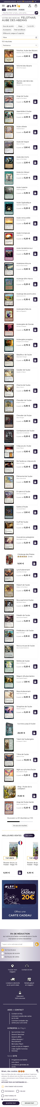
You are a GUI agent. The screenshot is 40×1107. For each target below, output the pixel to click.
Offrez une (20, 913)
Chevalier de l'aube (24, 400)
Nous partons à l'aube (25, 600)
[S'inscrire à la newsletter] (36, 944)
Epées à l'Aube (22, 507)
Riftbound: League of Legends (13, 33)
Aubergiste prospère (25, 339)
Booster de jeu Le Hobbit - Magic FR (10, 863)
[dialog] (20, 1087)
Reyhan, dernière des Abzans (25, 82)
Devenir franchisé (18, 1034)
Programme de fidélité (19, 1060)
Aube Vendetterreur (25, 248)
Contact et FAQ (17, 1014)
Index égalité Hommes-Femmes (20, 1050)
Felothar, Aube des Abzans (27, 51)
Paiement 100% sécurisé (20, 997)
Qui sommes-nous (18, 1032)
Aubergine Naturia (24, 309)
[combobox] (20, 45)
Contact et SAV (27, 970)
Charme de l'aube (23, 385)
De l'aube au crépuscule (26, 461)
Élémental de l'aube (24, 476)
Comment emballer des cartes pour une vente (20, 1022)
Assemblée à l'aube (24, 111)
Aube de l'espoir (23, 142)
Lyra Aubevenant (23, 570)
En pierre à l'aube (23, 491)
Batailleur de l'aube (24, 355)
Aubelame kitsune (24, 263)
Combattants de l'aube (25, 431)
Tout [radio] (3, 9)
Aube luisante (22, 187)
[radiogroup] (20, 10)
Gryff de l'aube (22, 522)
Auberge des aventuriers (26, 294)
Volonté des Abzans (24, 66)
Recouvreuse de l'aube (26, 646)
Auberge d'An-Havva (25, 279)
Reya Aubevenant (24, 691)
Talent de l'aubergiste (25, 739)
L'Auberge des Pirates (25, 554)
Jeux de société (8, 26)
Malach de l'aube (23, 585)
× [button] (38, 1072)
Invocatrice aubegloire (25, 537)
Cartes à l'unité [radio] (12, 9)
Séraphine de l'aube (24, 707)
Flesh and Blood (19, 30)
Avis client (15, 1062)
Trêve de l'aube (23, 754)
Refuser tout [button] (29, 1103)
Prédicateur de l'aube (25, 630)
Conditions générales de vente (20, 1066)
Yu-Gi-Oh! (30, 26)
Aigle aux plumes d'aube (26, 770)
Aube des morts (23, 157)
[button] (20, 1082)
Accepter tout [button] (11, 1103)
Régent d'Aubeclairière (25, 676)
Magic (20, 26)
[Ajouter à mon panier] (35, 56)
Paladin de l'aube (23, 615)
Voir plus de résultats (20, 825)
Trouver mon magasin (12, 971)
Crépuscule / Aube (24, 446)
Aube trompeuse (23, 233)
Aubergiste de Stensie (25, 324)
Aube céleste (22, 127)
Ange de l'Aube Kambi (25, 802)
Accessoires (7, 30)
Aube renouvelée (23, 218)
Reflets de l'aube (23, 661)
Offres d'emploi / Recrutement (17, 1040)
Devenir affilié (16, 1037)
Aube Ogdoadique (24, 203)
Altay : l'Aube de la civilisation (24, 788)
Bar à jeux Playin (17, 1044)
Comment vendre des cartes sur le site (22, 1017)
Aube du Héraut (23, 172)
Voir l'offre (29, 835)
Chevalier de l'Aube (24, 415)
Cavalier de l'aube (23, 370)
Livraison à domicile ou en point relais (13, 984)
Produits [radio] (21, 9)
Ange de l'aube (22, 96)
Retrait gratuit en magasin (29, 984)
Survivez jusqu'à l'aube (26, 724)
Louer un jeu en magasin (20, 1046)
